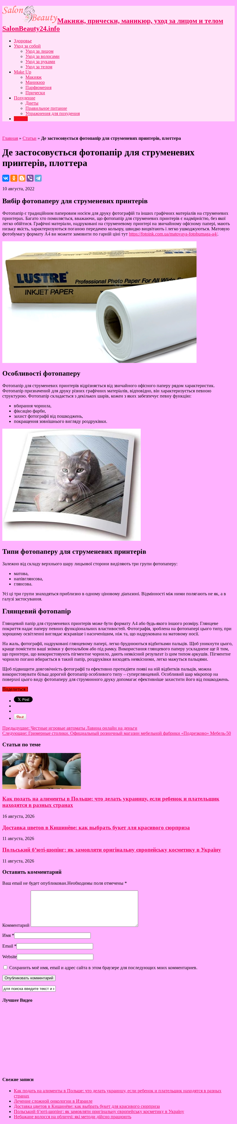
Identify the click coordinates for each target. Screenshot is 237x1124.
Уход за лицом (39, 51)
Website (9, 956)
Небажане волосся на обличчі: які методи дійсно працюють (72, 1116)
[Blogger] (21, 178)
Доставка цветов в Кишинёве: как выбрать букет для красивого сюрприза (96, 827)
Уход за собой (27, 46)
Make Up (22, 71)
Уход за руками (40, 61)
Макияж (33, 77)
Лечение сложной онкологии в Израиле (53, 1101)
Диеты (31, 103)
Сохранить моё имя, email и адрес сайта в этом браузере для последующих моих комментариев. (103, 967)
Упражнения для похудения (52, 113)
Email (7, 946)
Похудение (24, 97)
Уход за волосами (42, 56)
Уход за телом (38, 66)
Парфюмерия (38, 87)
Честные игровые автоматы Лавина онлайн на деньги (69, 728)
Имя (6, 935)
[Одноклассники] (13, 178)
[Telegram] (38, 178)
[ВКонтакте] (5, 178)
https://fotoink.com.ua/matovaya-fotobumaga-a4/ (173, 233)
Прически (35, 92)
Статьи (21, 118)
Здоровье (23, 40)
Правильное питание (46, 108)
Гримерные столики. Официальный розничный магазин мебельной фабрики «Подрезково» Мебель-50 (116, 733)
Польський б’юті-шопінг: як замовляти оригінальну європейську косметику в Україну (111, 850)
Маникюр (35, 82)
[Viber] (30, 178)
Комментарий (15, 925)
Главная (10, 138)
